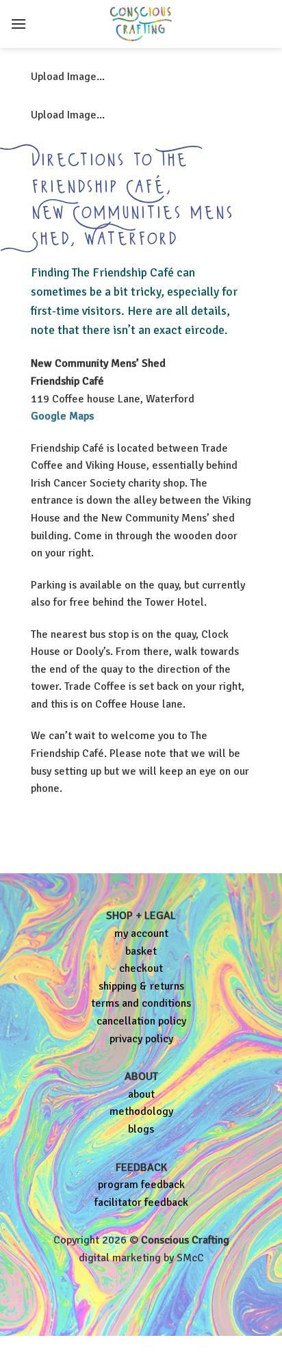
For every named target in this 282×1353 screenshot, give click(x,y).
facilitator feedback (141, 1202)
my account (141, 933)
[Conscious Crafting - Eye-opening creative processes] (141, 24)
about (141, 1094)
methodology (141, 1111)
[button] (18, 23)
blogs (141, 1129)
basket (141, 951)
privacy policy (141, 1039)
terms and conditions (141, 1003)
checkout (141, 968)
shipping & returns (141, 986)
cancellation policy (141, 1021)
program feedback (141, 1184)
